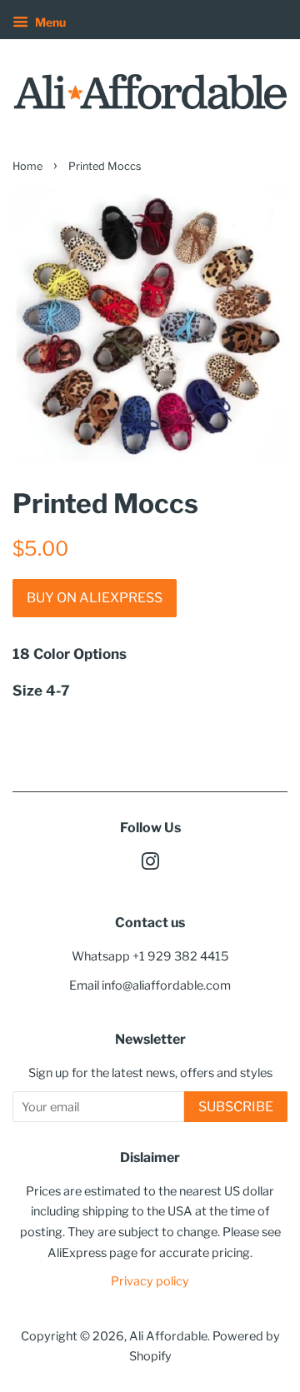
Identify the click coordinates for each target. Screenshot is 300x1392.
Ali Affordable (168, 1336)
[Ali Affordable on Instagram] (150, 864)
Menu (49, 22)
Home (27, 166)
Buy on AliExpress (94, 598)
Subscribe (235, 1107)
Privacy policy (150, 1281)
